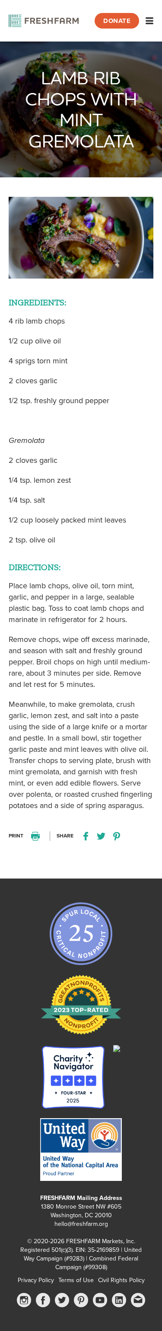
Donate (116, 21)
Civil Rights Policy (121, 1280)
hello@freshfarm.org (81, 1224)
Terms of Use (76, 1280)
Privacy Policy (36, 1280)
